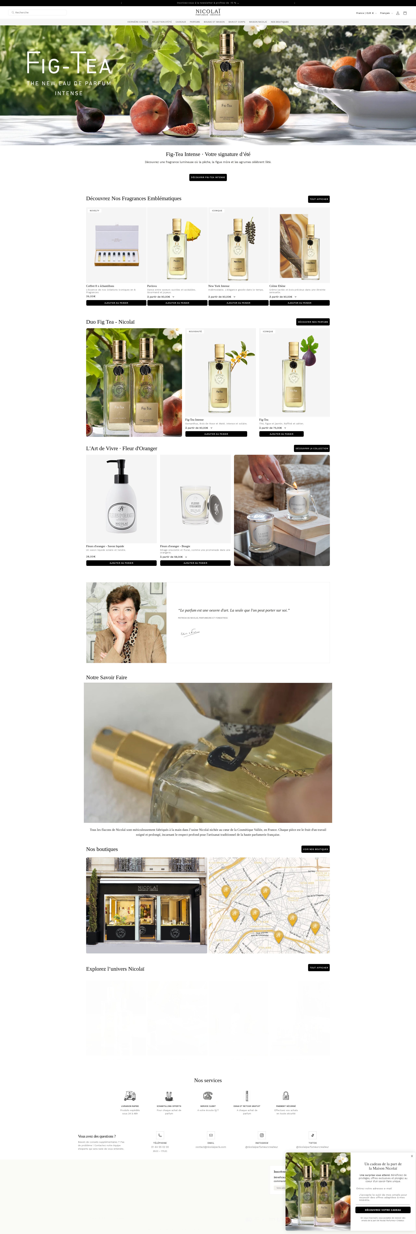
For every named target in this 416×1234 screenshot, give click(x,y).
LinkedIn (226, 1185)
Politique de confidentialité (154, 1226)
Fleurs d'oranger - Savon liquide (105, 546)
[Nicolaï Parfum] (208, 13)
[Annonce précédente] (121, 3)
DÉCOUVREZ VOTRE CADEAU (380, 1210)
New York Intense (218, 286)
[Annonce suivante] (294, 3)
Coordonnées (237, 1226)
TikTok (224, 1181)
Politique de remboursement (185, 1226)
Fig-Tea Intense (194, 419)
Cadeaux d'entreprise (142, 1181)
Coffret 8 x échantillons (100, 286)
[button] (162, 22)
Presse (89, 1181)
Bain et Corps (238, 1056)
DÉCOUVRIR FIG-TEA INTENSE (208, 177)
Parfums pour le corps (116, 1056)
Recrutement (138, 1176)
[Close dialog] (409, 1156)
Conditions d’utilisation (215, 1226)
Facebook (226, 1171)
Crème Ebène (277, 286)
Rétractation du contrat (144, 1187)
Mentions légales (140, 1171)
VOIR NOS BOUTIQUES (315, 849)
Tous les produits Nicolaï (299, 1056)
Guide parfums (184, 1176)
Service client (93, 1176)
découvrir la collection (312, 448)
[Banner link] (208, 85)
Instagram (226, 1176)
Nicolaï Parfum (102, 1226)
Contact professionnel (188, 1171)
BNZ (136, 1226)
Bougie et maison (177, 1056)
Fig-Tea (263, 419)
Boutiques (91, 1171)
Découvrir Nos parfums (313, 322)
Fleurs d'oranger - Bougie (175, 546)
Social (179, 1181)
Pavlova (152, 286)
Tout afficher (319, 199)
